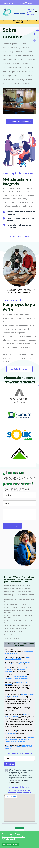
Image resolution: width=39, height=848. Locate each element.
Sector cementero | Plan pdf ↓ (14, 631)
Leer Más (24, 703)
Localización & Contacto (19, 787)
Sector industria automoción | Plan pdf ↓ (17, 589)
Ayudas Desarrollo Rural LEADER (18, 658)
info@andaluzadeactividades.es (19, 792)
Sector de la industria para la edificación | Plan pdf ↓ (18, 616)
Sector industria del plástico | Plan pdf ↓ (17, 592)
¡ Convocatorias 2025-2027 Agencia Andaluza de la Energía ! (19, 22)
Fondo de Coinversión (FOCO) (17, 715)
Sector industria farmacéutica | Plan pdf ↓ (18, 586)
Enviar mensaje (12, 526)
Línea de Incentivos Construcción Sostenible (18, 663)
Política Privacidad (8, 839)
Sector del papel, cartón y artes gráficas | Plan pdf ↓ (18, 611)
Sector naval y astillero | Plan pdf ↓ (15, 628)
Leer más (13, 690)
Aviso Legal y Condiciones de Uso (13, 837)
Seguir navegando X (10, 844)
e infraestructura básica (20, 678)
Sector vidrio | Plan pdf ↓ (12, 638)
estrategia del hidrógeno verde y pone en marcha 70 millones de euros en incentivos (19, 739)
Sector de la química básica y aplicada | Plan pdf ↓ (18, 621)
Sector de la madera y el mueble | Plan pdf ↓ (18, 607)
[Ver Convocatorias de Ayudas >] (19, 92)
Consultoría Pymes (15, 782)
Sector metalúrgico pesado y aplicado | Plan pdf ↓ (19, 600)
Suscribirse (10, 764)
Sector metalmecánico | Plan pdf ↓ (15, 635)
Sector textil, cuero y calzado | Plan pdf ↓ (18, 604)
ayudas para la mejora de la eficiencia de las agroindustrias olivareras (18, 746)
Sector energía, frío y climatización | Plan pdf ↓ (19, 596)
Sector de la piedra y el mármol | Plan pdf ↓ (18, 625)
